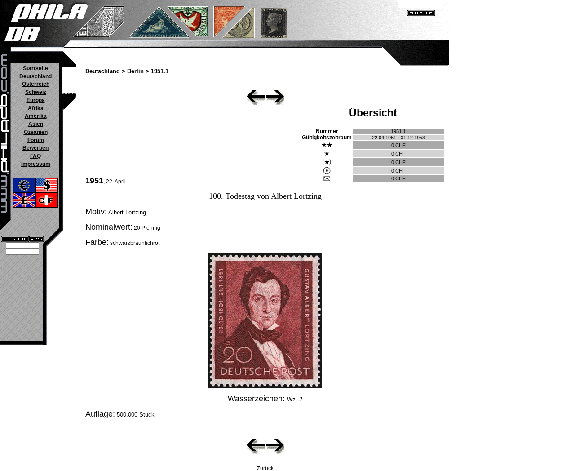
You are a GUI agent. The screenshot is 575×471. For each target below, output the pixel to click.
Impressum (35, 164)
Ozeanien (36, 132)
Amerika (36, 116)
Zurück (265, 468)
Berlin (135, 71)
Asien (35, 124)
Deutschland (35, 76)
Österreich (35, 84)
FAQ (35, 156)
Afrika (36, 108)
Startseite (35, 68)
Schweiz (35, 92)
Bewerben (35, 148)
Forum (35, 140)
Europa (36, 100)
